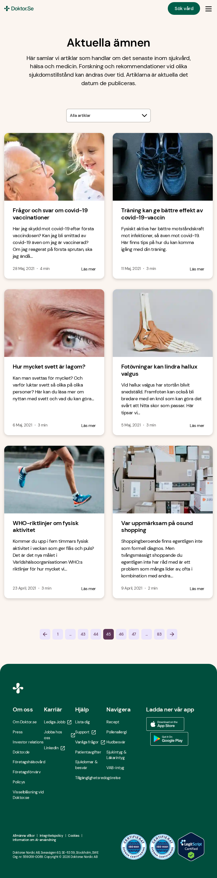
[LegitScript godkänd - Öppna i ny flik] (191, 847)
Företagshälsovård (28, 762)
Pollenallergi (116, 732)
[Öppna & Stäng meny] (208, 8)
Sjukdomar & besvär (86, 764)
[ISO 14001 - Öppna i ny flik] (162, 847)
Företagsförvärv (26, 772)
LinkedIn (51, 748)
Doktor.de (21, 752)
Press (18, 732)
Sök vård (184, 8)
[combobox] (108, 115)
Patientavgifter (88, 752)
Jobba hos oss (53, 735)
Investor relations (28, 742)
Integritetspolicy (51, 836)
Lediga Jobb (54, 722)
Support (82, 732)
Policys (19, 782)
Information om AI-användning (34, 840)
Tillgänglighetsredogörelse (90, 777)
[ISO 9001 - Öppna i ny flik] (134, 847)
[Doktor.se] (19, 8)
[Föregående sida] (45, 634)
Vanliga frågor (87, 742)
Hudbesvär (115, 742)
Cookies (73, 836)
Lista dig (82, 722)
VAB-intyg (115, 767)
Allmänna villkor (24, 836)
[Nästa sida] (172, 634)
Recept (112, 722)
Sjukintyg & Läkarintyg (116, 755)
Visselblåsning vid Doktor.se (28, 795)
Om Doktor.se (25, 722)
